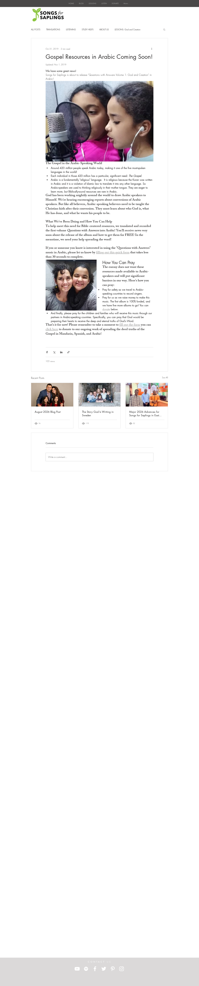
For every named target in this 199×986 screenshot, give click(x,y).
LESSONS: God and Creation (127, 29)
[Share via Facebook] (47, 352)
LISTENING (71, 29)
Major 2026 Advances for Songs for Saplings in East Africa (144, 413)
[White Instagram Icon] (121, 969)
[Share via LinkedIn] (61, 352)
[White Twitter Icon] (104, 969)
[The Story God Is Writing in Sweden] (100, 395)
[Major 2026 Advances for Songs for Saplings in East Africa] (147, 395)
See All (165, 377)
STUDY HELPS (88, 29)
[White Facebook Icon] (95, 969)
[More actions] (151, 48)
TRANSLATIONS (53, 29)
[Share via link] (68, 352)
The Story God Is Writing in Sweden (98, 413)
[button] (164, 29)
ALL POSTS (35, 29)
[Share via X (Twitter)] (54, 352)
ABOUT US (104, 29)
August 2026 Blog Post (47, 411)
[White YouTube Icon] (77, 969)
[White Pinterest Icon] (113, 969)
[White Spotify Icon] (86, 969)
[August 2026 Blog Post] (52, 395)
